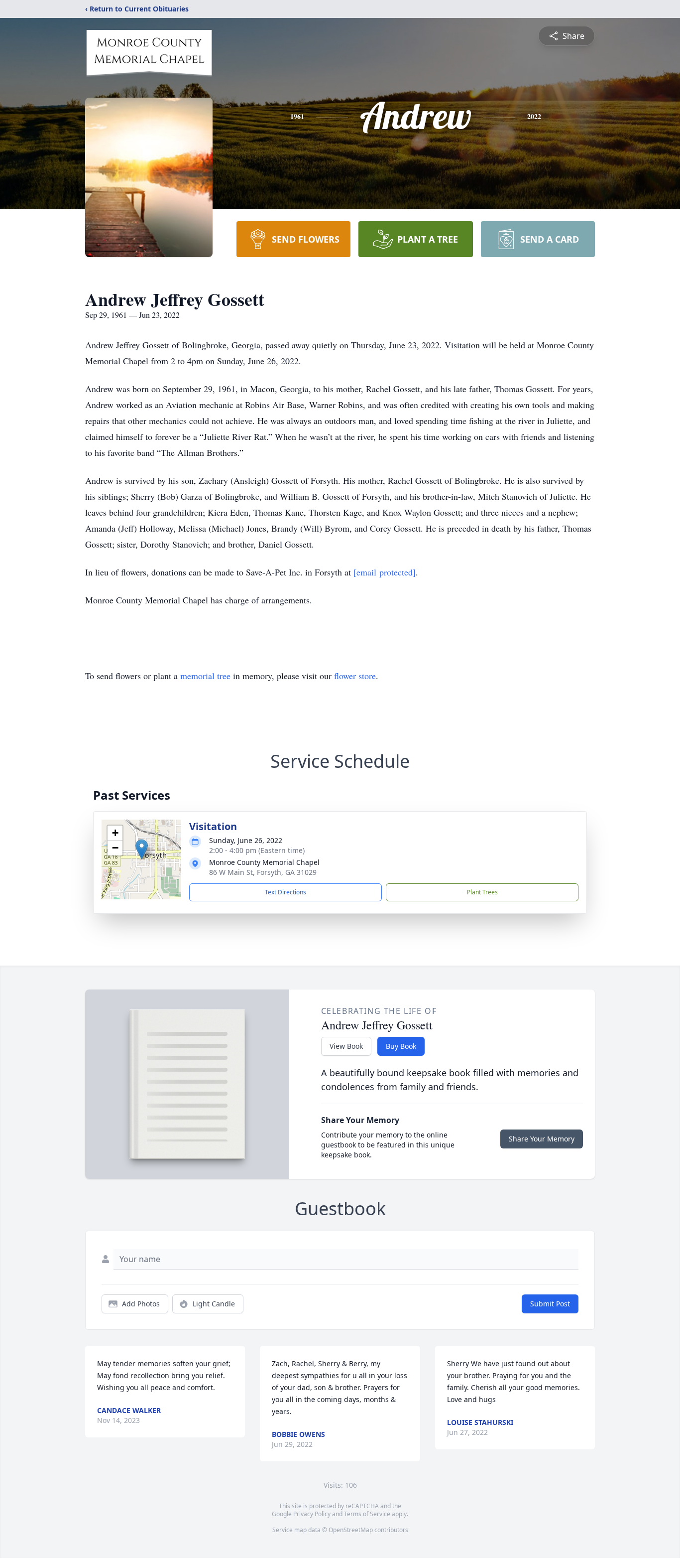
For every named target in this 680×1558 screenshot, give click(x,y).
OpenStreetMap (351, 1530)
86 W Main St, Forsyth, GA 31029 (263, 872)
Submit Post (550, 1303)
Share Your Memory (541, 1138)
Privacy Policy (312, 1514)
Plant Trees (482, 892)
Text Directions (285, 892)
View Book (346, 1046)
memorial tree (205, 676)
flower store (355, 676)
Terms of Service (367, 1514)
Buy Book (401, 1046)
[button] (141, 849)
